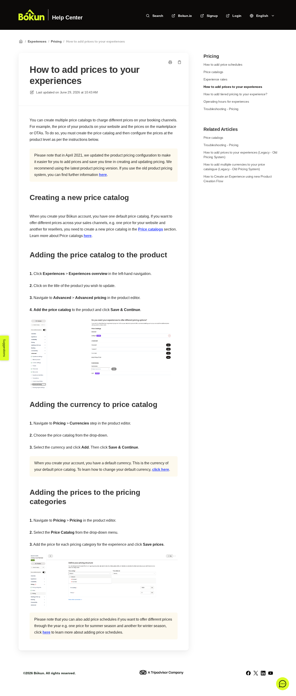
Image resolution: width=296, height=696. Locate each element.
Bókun (39, 673)
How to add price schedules (223, 64)
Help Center (67, 17)
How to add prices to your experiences (95, 41)
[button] (282, 683)
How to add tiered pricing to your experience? (235, 94)
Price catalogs (150, 229)
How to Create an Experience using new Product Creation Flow (237, 179)
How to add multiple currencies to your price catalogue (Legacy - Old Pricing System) (234, 167)
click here (160, 469)
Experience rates (215, 79)
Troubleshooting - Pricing (221, 109)
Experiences (37, 41)
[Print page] (170, 62)
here (103, 175)
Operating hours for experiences (226, 101)
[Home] (31, 14)
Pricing (56, 41)
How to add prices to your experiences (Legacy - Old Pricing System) (240, 155)
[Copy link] (179, 62)
